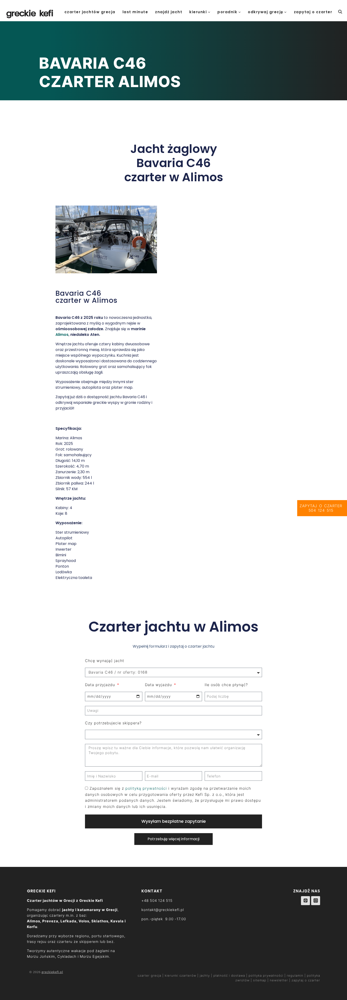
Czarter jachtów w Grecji (51, 900)
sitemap (259, 980)
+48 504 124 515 (157, 900)
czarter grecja (150, 975)
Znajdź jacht (168, 11)
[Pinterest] (305, 900)
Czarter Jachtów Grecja (89, 11)
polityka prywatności (266, 975)
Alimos (61, 334)
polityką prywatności (146, 788)
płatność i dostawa (229, 975)
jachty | (206, 975)
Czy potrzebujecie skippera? (113, 723)
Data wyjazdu (159, 684)
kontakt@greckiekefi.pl (162, 909)
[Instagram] (315, 900)
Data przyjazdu (100, 684)
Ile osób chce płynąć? (226, 684)
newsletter (279, 980)
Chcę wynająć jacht (104, 660)
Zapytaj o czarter (313, 11)
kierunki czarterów (181, 975)
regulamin (295, 975)
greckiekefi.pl (52, 972)
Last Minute (135, 11)
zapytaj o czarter (306, 980)
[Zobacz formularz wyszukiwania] (342, 12)
